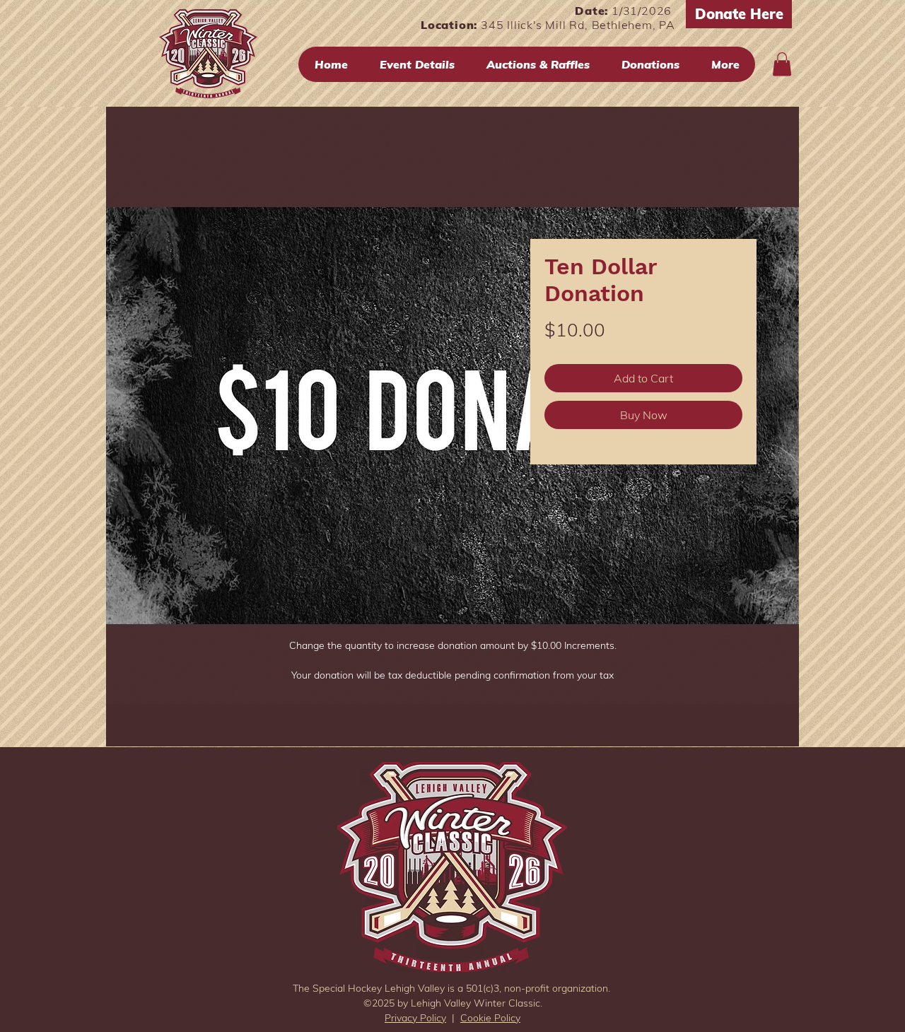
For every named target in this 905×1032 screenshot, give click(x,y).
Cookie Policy (490, 1018)
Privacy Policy (415, 1018)
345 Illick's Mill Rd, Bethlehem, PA (578, 25)
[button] (782, 64)
